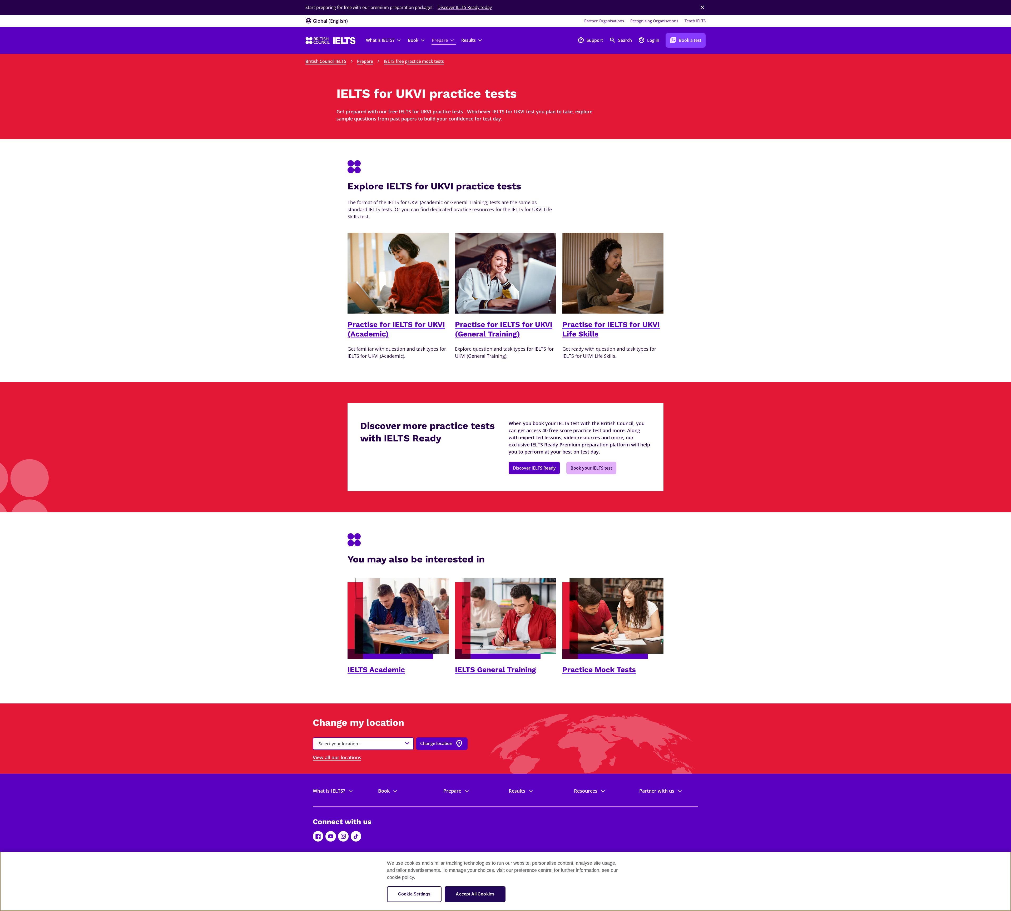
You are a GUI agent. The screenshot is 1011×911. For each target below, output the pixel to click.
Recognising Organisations (654, 20)
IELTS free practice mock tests (414, 61)
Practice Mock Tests (599, 669)
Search (620, 40)
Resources (585, 791)
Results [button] (468, 40)
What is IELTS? (329, 791)
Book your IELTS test (591, 468)
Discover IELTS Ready (534, 468)
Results (517, 791)
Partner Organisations (604, 20)
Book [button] (413, 40)
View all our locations (337, 757)
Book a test (685, 40)
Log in (648, 40)
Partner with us (656, 791)
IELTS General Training (495, 669)
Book (384, 791)
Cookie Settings (414, 894)
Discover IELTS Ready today (465, 7)
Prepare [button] (440, 40)
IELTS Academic (376, 669)
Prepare (365, 61)
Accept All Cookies (475, 894)
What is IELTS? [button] (380, 40)
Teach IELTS (695, 20)
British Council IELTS (325, 61)
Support (590, 40)
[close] (702, 7)
